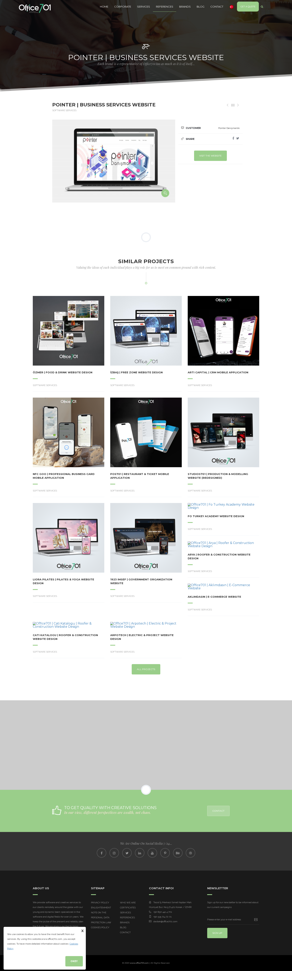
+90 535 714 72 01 (162, 916)
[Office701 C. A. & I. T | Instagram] (114, 853)
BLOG (200, 6)
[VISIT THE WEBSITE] (58, 331)
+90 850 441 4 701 (162, 912)
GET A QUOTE (248, 6)
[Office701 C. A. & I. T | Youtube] (152, 853)
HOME (104, 6)
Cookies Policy (100, 927)
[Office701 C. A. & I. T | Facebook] (101, 853)
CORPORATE (122, 6)
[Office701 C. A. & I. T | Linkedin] (139, 853)
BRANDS (185, 6)
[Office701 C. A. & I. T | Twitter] (127, 853)
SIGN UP (217, 932)
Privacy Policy (100, 902)
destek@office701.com (165, 921)
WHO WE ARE (128, 902)
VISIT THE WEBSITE (210, 155)
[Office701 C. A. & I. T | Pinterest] (165, 853)
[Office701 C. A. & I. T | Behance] (178, 853)
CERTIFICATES (128, 907)
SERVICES (143, 6)
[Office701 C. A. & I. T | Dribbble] (190, 853)
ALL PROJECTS (146, 669)
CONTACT (216, 6)
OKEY (74, 961)
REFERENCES (164, 6)
